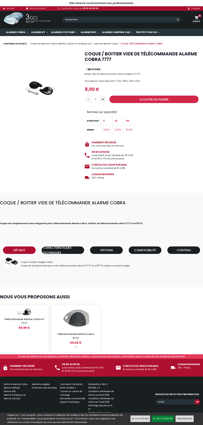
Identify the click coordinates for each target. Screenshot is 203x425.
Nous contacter (38, 8)
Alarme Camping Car (15, 394)
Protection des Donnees (44, 387)
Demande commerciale (72, 398)
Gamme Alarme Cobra (106, 43)
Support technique (70, 401)
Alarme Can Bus (12, 398)
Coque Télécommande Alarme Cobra (141, 43)
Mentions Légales (41, 384)
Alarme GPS (10, 391)
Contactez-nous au (80, 8)
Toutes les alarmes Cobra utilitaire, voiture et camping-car (60, 43)
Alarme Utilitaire (12, 387)
